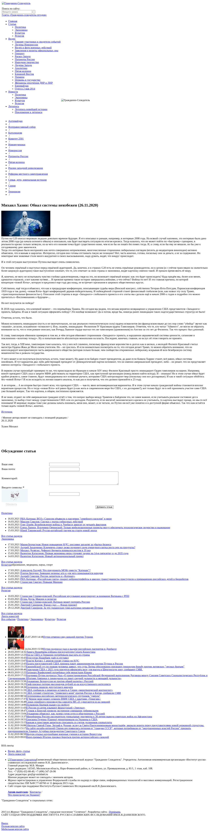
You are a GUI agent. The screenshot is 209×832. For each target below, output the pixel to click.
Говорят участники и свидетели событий (38, 41)
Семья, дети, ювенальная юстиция (27, 179)
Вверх (4, 823)
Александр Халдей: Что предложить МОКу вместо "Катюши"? (55, 570)
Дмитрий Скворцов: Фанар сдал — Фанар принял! (48, 604)
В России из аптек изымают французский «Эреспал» (55, 707)
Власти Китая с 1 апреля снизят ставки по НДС (52, 660)
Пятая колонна (23, 71)
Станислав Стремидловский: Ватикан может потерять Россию (55, 602)
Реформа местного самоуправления (28, 174)
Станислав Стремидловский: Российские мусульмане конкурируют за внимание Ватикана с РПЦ (74, 596)
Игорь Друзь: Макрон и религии (38, 599)
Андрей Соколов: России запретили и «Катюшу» (47, 576)
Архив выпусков (18, 792)
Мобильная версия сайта (15, 829)
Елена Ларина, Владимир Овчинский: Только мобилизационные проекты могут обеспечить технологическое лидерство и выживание (95, 527)
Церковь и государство (27, 80)
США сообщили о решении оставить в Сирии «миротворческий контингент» (69, 690)
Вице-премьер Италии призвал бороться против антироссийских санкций (67, 737)
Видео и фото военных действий (33, 47)
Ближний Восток (24, 74)
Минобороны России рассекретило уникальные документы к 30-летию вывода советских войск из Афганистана (89, 716)
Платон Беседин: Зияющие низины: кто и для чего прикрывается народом (61, 573)
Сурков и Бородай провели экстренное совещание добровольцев (62, 710)
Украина (19, 77)
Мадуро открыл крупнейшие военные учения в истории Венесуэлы (64, 734)
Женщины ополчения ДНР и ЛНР (34, 82)
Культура (20, 33)
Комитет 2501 (16, 138)
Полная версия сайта (12, 826)
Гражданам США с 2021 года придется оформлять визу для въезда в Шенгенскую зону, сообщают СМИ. (84, 669)
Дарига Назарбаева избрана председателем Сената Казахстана (60, 651)
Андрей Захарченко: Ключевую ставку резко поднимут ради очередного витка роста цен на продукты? (77, 547)
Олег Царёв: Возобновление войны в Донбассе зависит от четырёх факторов (63, 524)
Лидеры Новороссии (26, 44)
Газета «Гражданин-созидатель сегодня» (24, 15)
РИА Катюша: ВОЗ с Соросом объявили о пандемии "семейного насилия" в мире (66, 518)
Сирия (12, 185)
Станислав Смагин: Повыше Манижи (41, 582)
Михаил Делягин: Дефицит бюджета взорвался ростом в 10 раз (55, 550)
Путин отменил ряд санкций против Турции (68, 636)
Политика (20, 27)
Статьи (12, 24)
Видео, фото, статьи (19, 751)
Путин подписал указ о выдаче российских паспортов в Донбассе (80, 649)
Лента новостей (10, 616)
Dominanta (114, 811)
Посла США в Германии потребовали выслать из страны (58, 654)
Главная (12, 21)
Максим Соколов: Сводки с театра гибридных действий (51, 521)
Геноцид (19, 53)
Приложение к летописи (28, 112)
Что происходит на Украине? (24, 794)
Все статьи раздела (11, 536)
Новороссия (15, 150)
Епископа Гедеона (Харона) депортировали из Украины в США (61, 719)
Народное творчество (27, 62)
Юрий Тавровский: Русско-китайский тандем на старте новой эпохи (58, 530)
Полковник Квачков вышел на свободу (48, 704)
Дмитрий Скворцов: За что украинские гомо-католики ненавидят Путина (61, 607)
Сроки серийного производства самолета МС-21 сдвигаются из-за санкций (68, 701)
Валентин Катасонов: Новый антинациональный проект (52, 556)
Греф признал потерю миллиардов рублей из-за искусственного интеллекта (68, 684)
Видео (11, 38)
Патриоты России (25, 59)
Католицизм (15, 132)
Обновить (11, 504)
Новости (13, 91)
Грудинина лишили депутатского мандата (49, 687)
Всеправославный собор (22, 127)
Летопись (13, 106)
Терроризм (14, 191)
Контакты (35, 792)
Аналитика (21, 68)
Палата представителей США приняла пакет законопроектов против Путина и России (74, 663)
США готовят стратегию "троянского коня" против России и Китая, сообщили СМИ (73, 693)
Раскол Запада (23, 56)
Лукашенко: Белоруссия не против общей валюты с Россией (59, 681)
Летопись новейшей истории (31, 109)
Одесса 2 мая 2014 (25, 88)
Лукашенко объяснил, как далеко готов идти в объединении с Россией (65, 713)
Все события (8, 619)
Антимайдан (15, 121)
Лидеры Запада (23, 65)
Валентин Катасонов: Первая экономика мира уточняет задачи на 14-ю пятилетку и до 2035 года (74, 553)
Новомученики (16, 144)
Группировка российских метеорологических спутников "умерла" (63, 696)
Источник (6, 411)
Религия (19, 35)
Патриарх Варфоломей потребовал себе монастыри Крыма (59, 672)
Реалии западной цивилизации (25, 168)
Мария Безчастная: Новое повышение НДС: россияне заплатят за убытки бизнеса (65, 544)
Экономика (21, 30)
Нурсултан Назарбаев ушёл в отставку (47, 657)
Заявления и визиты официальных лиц (36, 50)
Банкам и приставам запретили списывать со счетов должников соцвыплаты (69, 722)
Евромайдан (22, 85)
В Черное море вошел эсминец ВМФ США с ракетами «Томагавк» (63, 698)
